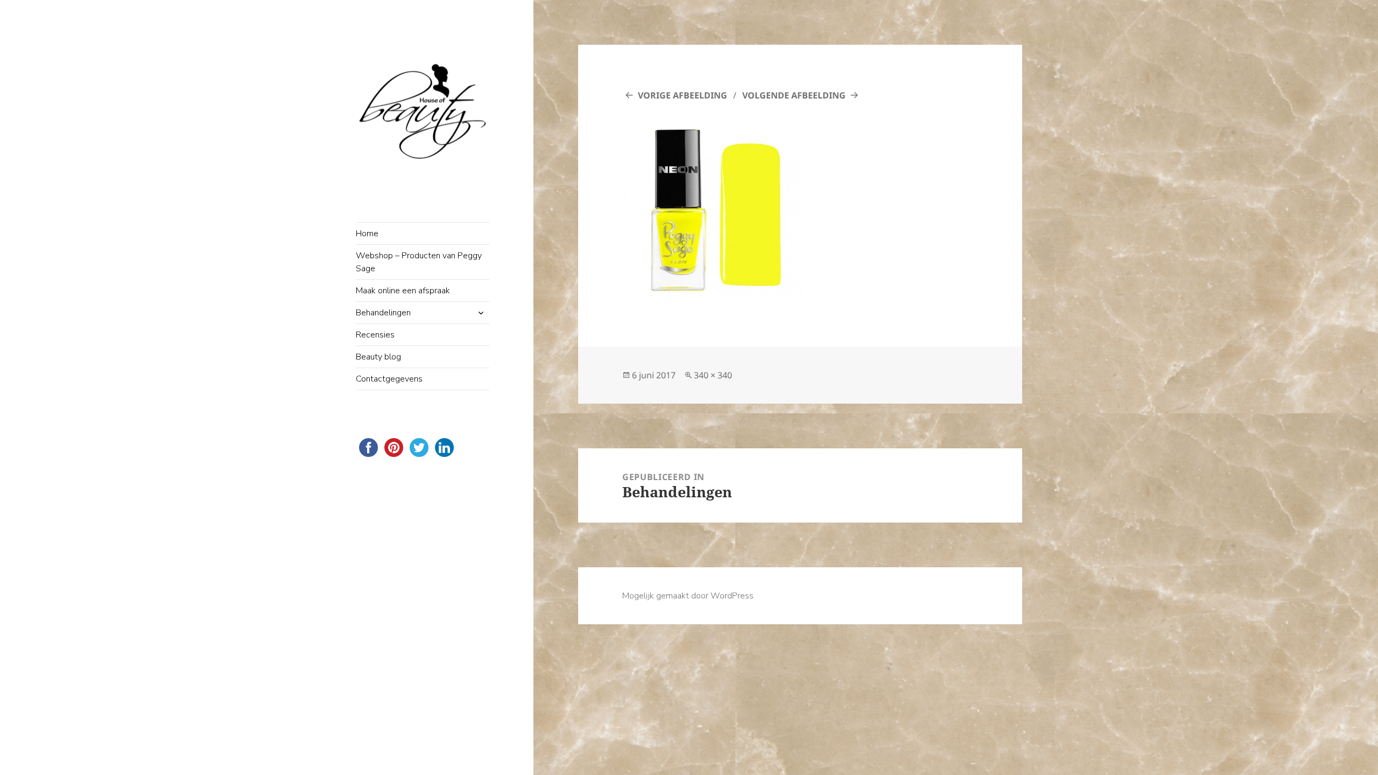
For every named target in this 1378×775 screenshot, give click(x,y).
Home (367, 233)
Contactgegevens (389, 379)
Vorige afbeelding (682, 95)
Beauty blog (378, 357)
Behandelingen (383, 313)
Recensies (375, 335)
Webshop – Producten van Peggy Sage (419, 262)
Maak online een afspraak (403, 291)
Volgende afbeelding (794, 95)
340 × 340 (713, 375)
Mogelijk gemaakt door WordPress (688, 596)
